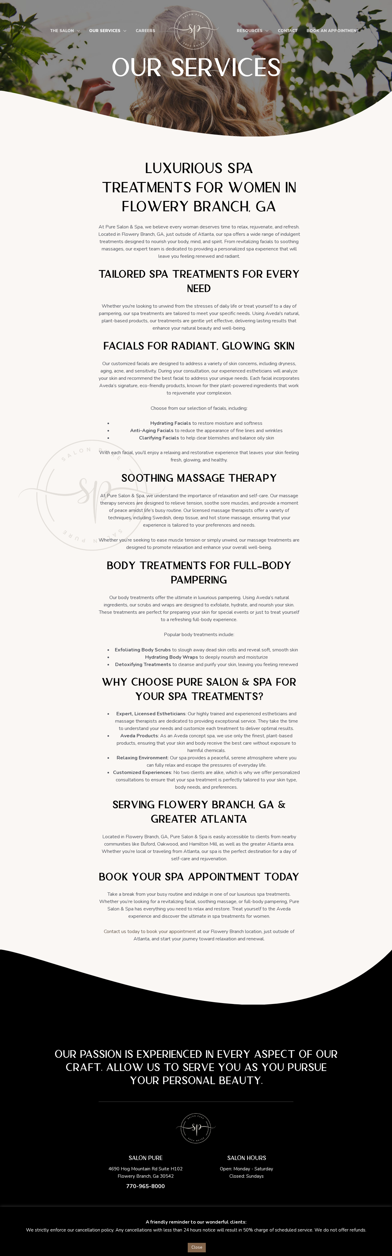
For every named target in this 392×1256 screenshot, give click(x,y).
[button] (77, 31)
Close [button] (196, 1247)
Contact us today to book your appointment (150, 931)
